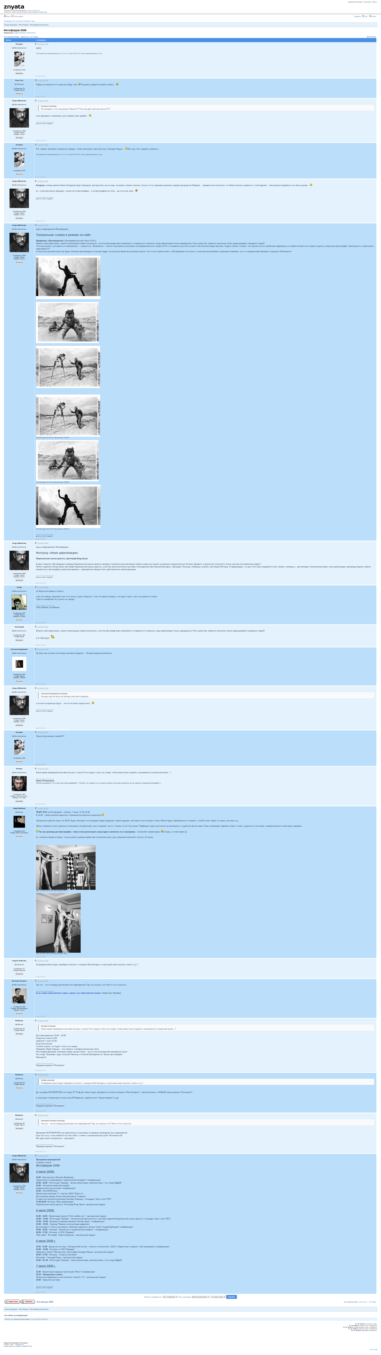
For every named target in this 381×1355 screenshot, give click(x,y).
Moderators (31, 33)
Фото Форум (23, 25)
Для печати (371, 37)
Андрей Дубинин (20, 33)
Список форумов (10, 25)
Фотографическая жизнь (39, 25)
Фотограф (373, 1349)
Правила (357, 16)
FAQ (365, 16)
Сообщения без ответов (13, 21)
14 (31, 37)
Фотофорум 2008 (45, 1302)
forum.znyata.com (34, 10)
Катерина (64, 53)
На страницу (9, 37)
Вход (8, 16)
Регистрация (18, 16)
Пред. (17, 37)
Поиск (373, 16)
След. (35, 37)
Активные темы (29, 21)
